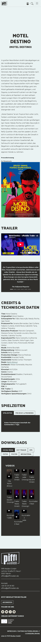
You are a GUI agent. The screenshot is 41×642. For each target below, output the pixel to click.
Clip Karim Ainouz (9, 483)
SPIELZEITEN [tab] (7, 412)
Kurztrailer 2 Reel (16, 523)
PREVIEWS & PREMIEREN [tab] (24, 412)
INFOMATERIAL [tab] (26, 454)
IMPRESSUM (11, 631)
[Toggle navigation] (37, 3)
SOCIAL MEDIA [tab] (8, 449)
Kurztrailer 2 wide (24, 517)
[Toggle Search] (32, 3)
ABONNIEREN (7, 602)
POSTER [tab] (14, 454)
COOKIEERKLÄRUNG (32, 633)
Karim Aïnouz (12, 362)
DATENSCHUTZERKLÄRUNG (28, 631)
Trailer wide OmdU (16, 477)
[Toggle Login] (27, 3)
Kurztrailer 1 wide (9, 516)
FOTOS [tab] (5, 454)
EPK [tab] (31, 449)
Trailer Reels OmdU (16, 503)
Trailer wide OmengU (24, 477)
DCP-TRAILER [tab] (21, 449)
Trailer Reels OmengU (24, 503)
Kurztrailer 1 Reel (31, 502)
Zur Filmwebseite (6, 161)
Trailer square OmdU (31, 479)
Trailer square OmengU (9, 499)
